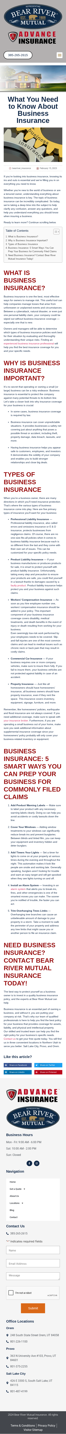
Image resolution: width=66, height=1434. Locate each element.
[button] (59, 55)
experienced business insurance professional (29, 343)
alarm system (18, 889)
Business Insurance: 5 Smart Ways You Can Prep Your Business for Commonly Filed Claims (32, 250)
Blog (12, 1210)
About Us (14, 1196)
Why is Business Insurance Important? (28, 240)
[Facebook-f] (29, 1163)
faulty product (18, 585)
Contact (13, 1217)
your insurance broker (16, 720)
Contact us (10, 1038)
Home (13, 1182)
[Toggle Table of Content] (55, 232)
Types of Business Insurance (23, 244)
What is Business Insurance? (23, 236)
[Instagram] (36, 1163)
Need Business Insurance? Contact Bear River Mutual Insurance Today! (32, 257)
